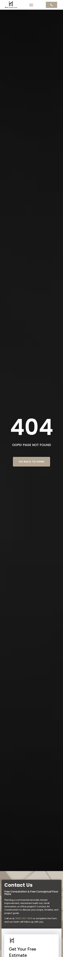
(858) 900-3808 (23, 918)
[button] (31, 5)
